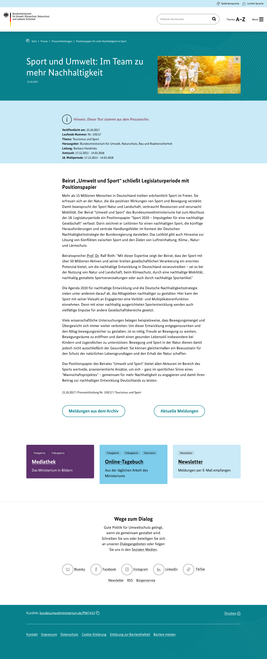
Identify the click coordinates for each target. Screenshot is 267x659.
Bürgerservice (145, 580)
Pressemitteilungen (62, 41)
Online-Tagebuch (124, 461)
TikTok (200, 569)
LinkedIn (171, 569)
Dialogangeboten (133, 544)
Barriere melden (164, 634)
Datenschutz (69, 634)
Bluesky (79, 569)
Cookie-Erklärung (94, 634)
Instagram (140, 569)
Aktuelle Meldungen (179, 411)
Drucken (230, 613)
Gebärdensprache (230, 3)
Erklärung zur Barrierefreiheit (130, 634)
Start (34, 41)
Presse (44, 41)
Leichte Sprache (255, 3)
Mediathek (44, 461)
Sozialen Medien (144, 549)
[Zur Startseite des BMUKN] (29, 19)
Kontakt (32, 634)
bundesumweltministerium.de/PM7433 (67, 613)
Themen (230, 21)
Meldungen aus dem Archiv (93, 411)
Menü (255, 19)
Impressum (49, 634)
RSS (130, 580)
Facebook (109, 569)
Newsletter (190, 461)
